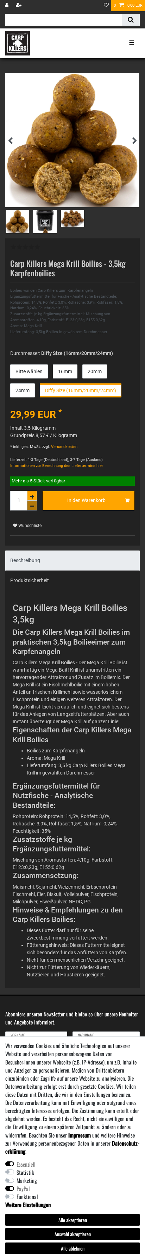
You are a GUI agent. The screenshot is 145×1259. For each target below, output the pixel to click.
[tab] (72, 561)
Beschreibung (25, 560)
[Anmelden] (7, 5)
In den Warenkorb (86, 500)
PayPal (23, 1188)
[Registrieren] (19, 5)
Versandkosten (63, 446)
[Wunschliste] (106, 5)
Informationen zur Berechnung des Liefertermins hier (56, 465)
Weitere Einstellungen (28, 1204)
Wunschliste (29, 525)
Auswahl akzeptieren (73, 1234)
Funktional (27, 1196)
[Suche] (131, 20)
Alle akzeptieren (72, 1220)
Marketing (27, 1180)
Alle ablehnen (72, 1248)
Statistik (25, 1172)
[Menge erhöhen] (32, 496)
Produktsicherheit (29, 580)
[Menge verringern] (32, 505)
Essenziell (26, 1164)
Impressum (79, 1135)
